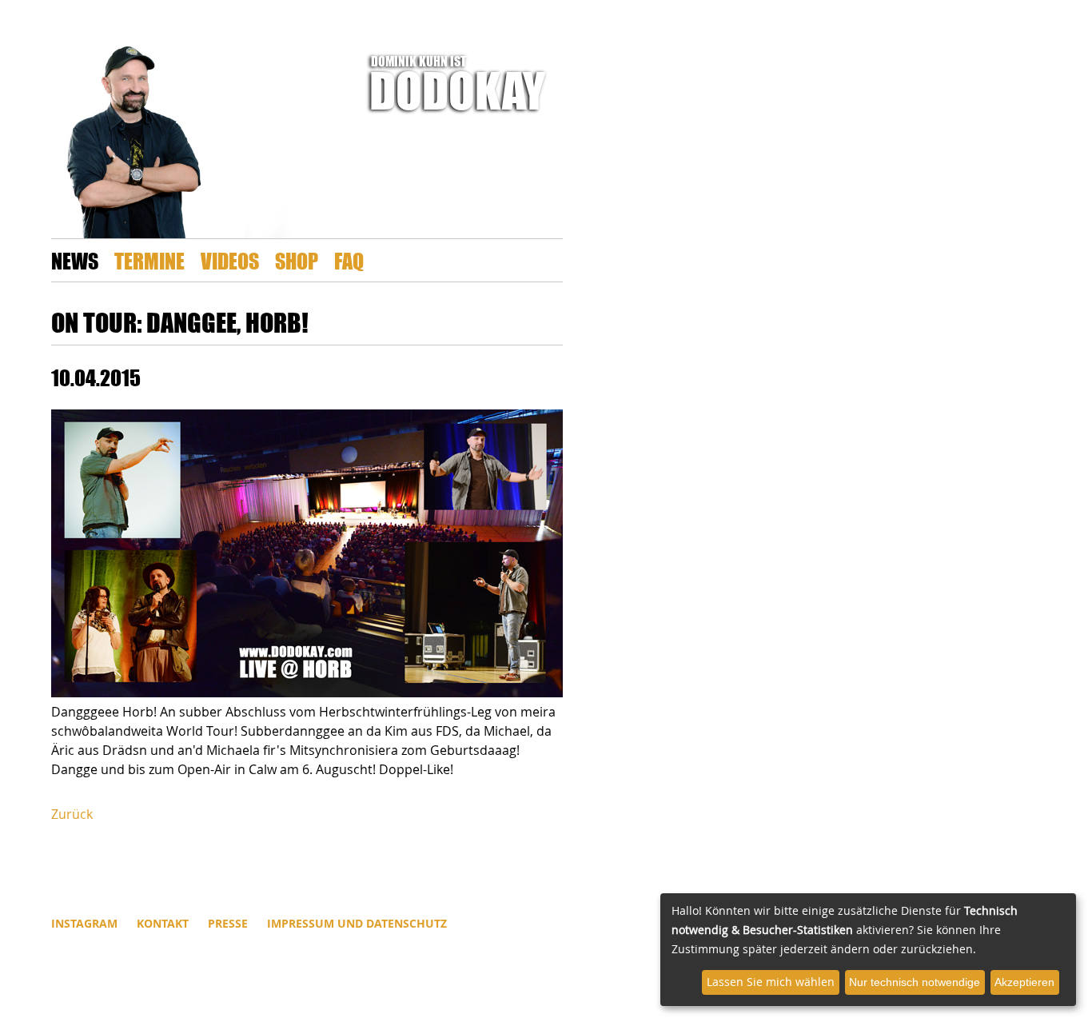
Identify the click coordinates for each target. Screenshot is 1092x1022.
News (74, 260)
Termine (149, 260)
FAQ (349, 260)
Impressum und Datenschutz (357, 923)
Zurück (72, 814)
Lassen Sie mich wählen (771, 981)
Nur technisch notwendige (914, 982)
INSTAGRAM (84, 923)
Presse (228, 923)
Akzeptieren (1024, 982)
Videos (230, 260)
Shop (296, 260)
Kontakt (163, 923)
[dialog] (868, 949)
